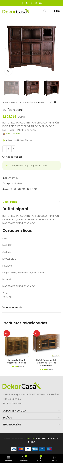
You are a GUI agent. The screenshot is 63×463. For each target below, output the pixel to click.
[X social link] (26, 3)
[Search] (45, 11)
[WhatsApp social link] (31, 189)
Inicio (5, 102)
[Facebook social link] (22, 3)
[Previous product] (51, 103)
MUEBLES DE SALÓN (22, 102)
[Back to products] (55, 103)
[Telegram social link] (35, 189)
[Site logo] (16, 10)
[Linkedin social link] (40, 3)
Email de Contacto (12, 403)
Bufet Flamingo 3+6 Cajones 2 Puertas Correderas (46, 363)
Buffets (40, 102)
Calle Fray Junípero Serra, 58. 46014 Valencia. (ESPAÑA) (31, 394)
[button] (5, 48)
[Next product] (59, 103)
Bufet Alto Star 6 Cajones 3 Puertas (16, 361)
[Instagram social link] (31, 3)
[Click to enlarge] (8, 71)
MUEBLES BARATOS (14, 438)
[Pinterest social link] (35, 3)
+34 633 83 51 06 (12, 398)
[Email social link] (19, 189)
